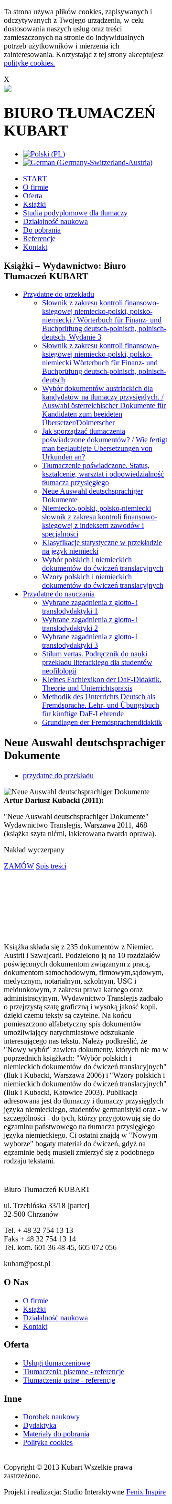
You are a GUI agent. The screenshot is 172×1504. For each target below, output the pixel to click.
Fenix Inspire (146, 1492)
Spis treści (51, 866)
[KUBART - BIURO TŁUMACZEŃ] (7, 90)
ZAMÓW (19, 866)
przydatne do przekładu (58, 776)
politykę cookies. (29, 63)
